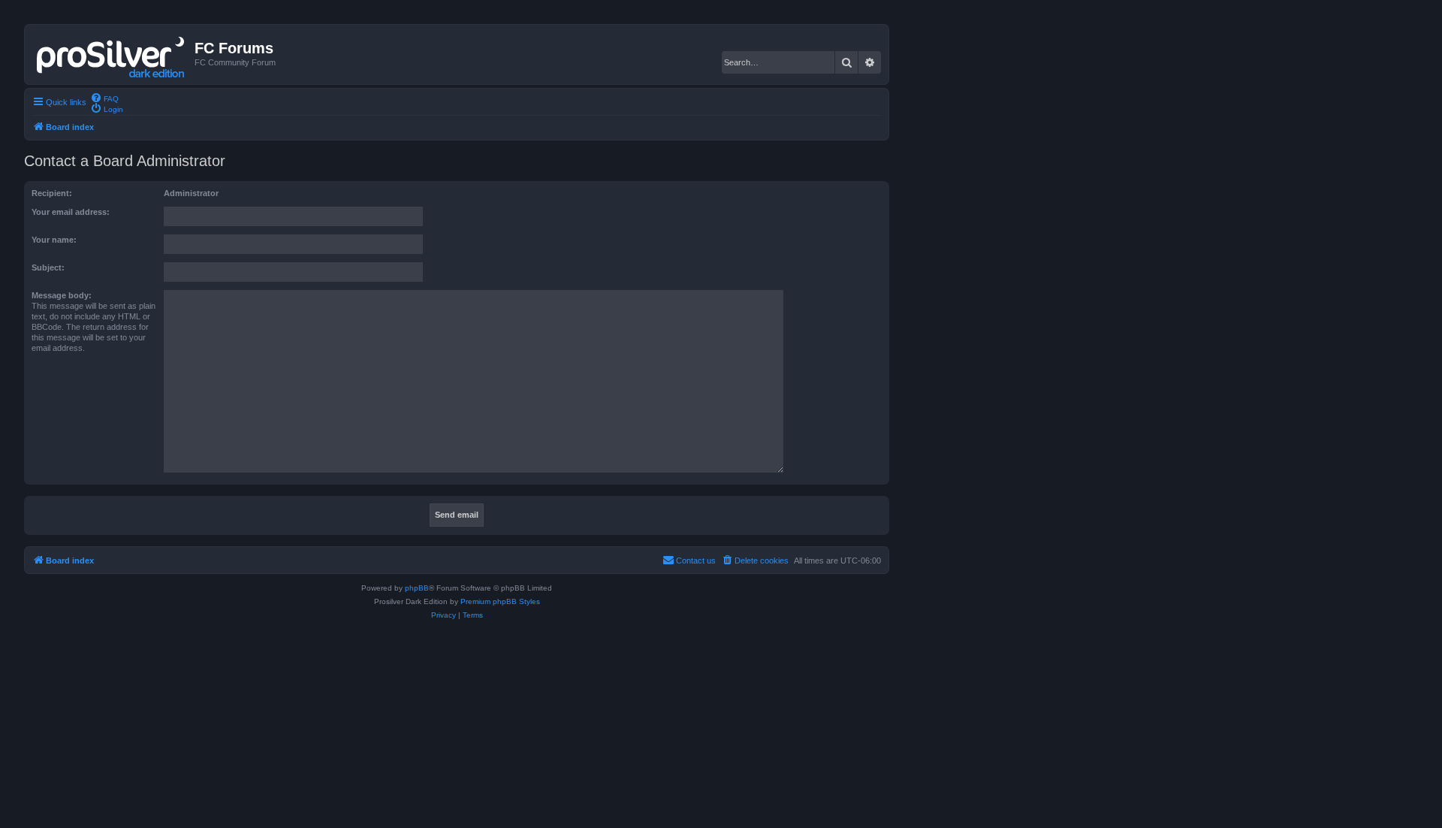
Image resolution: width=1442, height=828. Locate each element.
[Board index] (112, 54)
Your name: (54, 239)
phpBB (417, 588)
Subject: (48, 267)
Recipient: (52, 193)
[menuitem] (104, 97)
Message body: (62, 295)
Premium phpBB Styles (500, 601)
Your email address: (71, 211)
